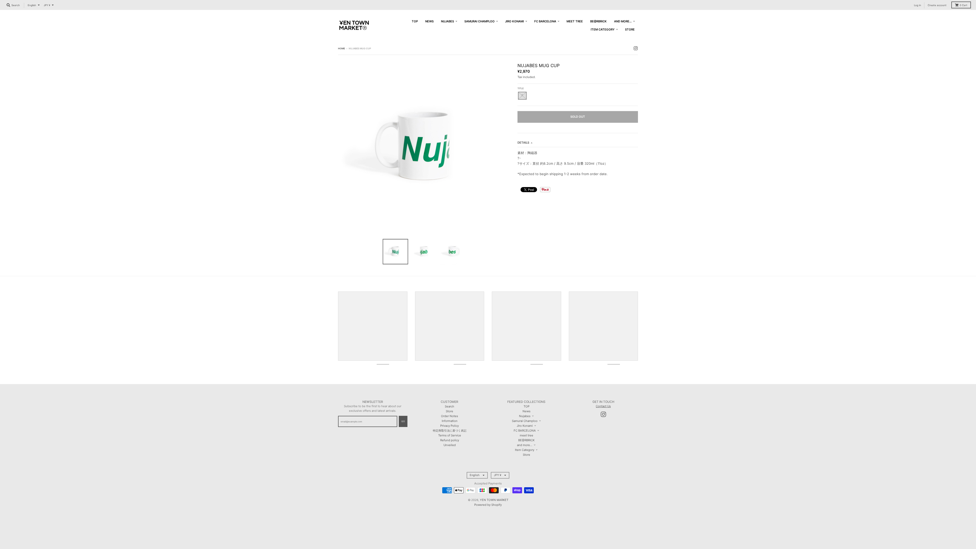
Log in (917, 5)
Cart (963, 5)
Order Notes (449, 416)
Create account (937, 5)
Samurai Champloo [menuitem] (479, 21)
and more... (524, 445)
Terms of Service (449, 435)
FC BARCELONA (525, 430)
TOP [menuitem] (415, 21)
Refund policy (449, 440)
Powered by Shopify (488, 505)
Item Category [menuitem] (603, 29)
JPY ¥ (47, 5)
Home (341, 48)
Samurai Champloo (525, 421)
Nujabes (524, 416)
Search (449, 406)
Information (450, 421)
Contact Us (603, 406)
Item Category (524, 450)
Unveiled (450, 445)
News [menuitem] (429, 21)
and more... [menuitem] (623, 21)
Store (449, 411)
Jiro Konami (525, 426)
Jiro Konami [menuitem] (514, 21)
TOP (526, 406)
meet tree (526, 435)
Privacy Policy (449, 426)
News (526, 411)
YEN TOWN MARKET (494, 500)
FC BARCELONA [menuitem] (545, 21)
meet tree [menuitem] (575, 21)
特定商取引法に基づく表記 (449, 430)
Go (403, 421)
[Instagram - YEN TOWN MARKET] (635, 48)
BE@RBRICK (526, 440)
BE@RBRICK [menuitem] (598, 21)
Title (520, 88)
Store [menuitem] (630, 29)
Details (523, 142)
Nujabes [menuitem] (447, 21)
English (32, 5)
